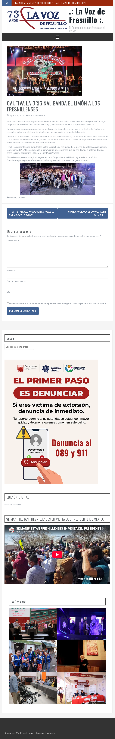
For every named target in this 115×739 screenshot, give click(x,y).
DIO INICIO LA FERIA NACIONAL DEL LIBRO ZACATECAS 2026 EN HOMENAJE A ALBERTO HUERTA (33, 615)
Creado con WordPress (15, 733)
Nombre (11, 270)
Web (9, 292)
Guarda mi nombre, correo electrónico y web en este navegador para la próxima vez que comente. (57, 303)
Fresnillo (12, 197)
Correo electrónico (17, 281)
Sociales (21, 197)
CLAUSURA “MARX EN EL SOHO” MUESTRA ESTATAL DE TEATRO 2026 (50, 3)
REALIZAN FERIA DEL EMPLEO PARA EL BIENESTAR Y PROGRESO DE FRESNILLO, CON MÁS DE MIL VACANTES (82, 679)
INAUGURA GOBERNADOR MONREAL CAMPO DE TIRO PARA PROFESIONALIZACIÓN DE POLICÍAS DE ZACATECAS (82, 615)
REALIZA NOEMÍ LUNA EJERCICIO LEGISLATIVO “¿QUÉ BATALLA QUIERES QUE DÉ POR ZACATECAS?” (32, 647)
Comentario (13, 240)
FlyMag (37, 733)
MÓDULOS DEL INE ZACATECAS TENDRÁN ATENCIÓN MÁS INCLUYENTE (32, 678)
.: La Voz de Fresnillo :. (87, 15)
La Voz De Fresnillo (36, 115)
